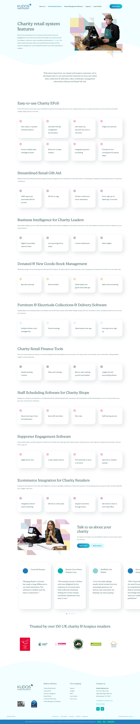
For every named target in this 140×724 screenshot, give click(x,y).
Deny (104, 721)
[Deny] (138, 722)
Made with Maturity (129, 716)
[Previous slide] (17, 588)
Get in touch (116, 6)
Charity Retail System (54, 6)
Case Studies (98, 6)
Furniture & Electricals (50, 699)
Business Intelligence (50, 693)
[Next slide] (123, 588)
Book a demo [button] (97, 546)
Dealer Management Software (73, 6)
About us (42, 6)
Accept (99, 721)
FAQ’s (71, 693)
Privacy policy (111, 721)
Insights (72, 691)
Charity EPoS (47, 691)
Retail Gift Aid (47, 696)
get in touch (55, 40)
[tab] (66, 613)
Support (88, 6)
